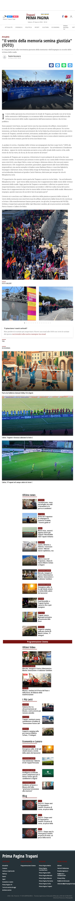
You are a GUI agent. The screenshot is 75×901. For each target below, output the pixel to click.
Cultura (45, 27)
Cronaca (18, 27)
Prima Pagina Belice (45, 865)
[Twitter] (57, 65)
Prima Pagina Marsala (45, 875)
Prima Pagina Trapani (45, 886)
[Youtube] (66, 16)
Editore (59, 865)
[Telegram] (70, 65)
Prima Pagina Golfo (44, 873)
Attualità (8, 27)
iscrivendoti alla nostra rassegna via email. (29, 334)
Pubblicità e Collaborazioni (61, 874)
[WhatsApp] (63, 65)
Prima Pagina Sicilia (45, 884)
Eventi (4, 876)
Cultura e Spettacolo (8, 871)
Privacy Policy (61, 878)
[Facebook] (62, 16)
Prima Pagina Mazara (45, 878)
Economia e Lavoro (7, 882)
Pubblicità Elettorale (63, 881)
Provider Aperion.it (62, 871)
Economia (55, 27)
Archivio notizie (6, 890)
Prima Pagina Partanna (46, 881)
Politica (28, 27)
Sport (37, 27)
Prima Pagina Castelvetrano (43, 869)
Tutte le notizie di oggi (9, 887)
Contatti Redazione (63, 868)
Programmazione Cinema (28, 865)
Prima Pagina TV (7, 885)
